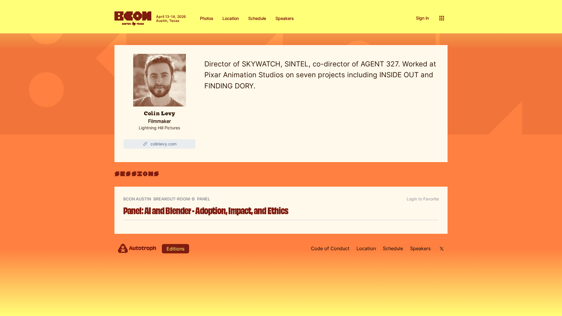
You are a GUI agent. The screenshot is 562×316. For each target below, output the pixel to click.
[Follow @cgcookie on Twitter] (440, 248)
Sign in (422, 18)
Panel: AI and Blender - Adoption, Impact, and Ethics (205, 210)
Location (230, 18)
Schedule (257, 18)
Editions (175, 249)
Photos (206, 18)
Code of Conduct (330, 248)
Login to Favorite (423, 198)
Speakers (284, 18)
